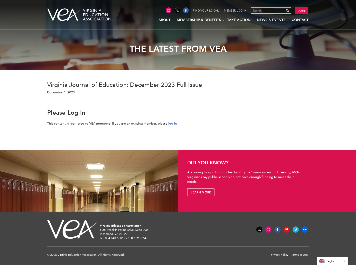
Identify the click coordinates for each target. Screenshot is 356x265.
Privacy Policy (279, 255)
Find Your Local (206, 10)
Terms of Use (299, 255)
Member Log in (235, 10)
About (165, 20)
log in (172, 123)
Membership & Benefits (199, 20)
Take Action (239, 20)
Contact (300, 20)
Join (301, 10)
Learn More (201, 192)
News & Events (272, 20)
